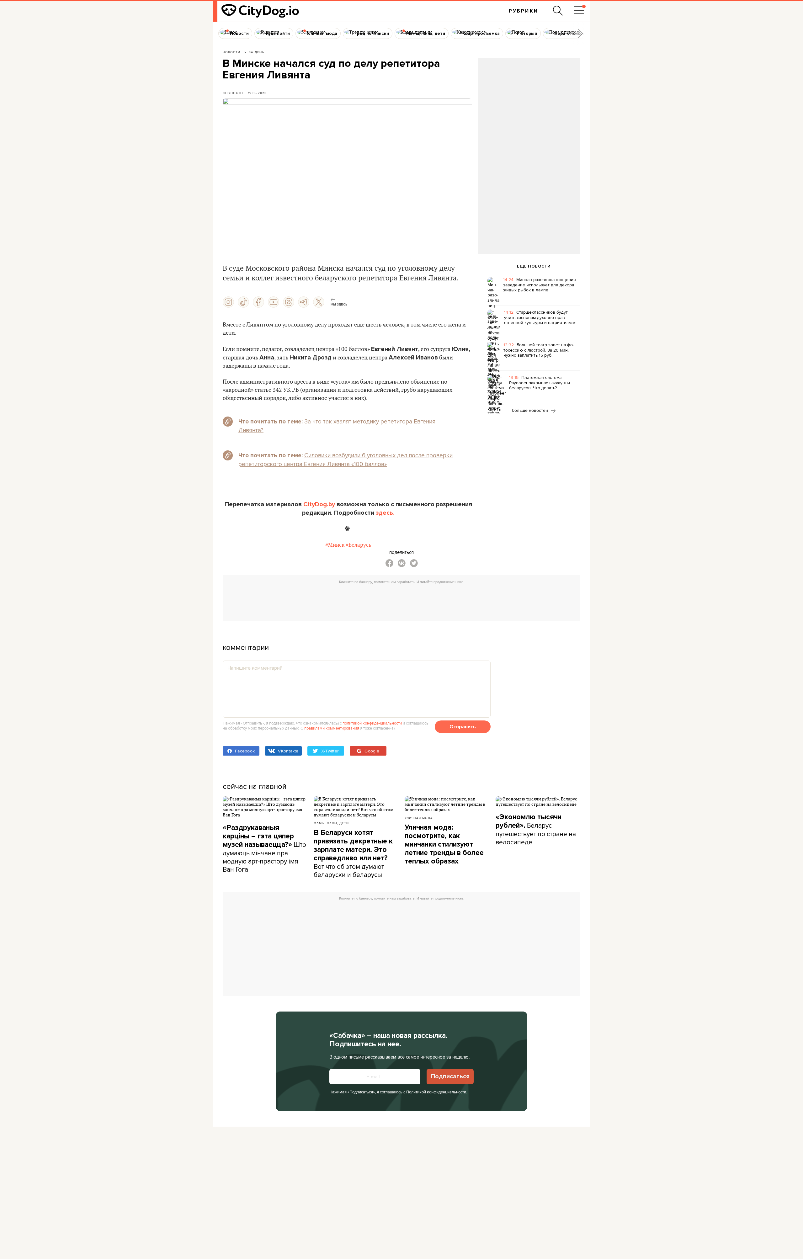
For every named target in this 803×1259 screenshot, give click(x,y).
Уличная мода (419, 817)
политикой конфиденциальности (372, 723)
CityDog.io (233, 93)
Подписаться (450, 1076)
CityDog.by (319, 504)
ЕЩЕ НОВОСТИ (534, 266)
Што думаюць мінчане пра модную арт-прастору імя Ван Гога (264, 848)
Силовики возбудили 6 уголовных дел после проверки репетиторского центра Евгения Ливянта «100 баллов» (345, 459)
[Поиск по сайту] (558, 11)
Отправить (462, 727)
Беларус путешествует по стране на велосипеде (536, 830)
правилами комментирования (331, 728)
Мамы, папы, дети (331, 823)
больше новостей (530, 410)
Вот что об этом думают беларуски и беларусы (353, 853)
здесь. (385, 513)
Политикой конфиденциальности (436, 1092)
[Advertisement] (529, 108)
